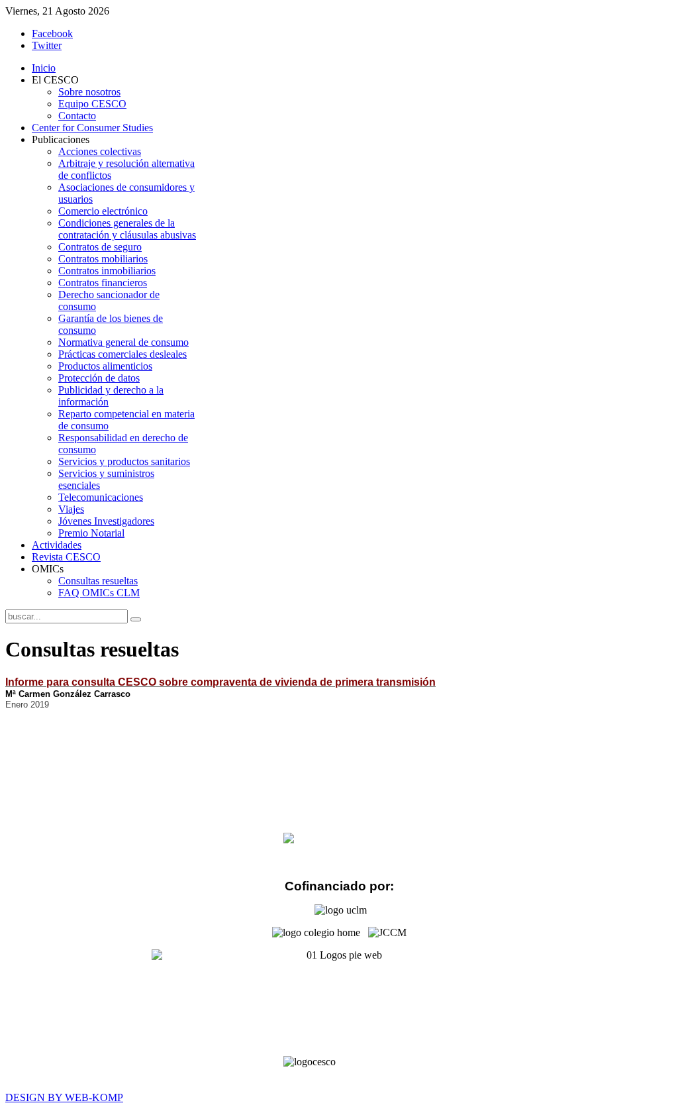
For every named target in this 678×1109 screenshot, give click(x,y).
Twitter (47, 45)
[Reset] (135, 619)
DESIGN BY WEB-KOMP (64, 1097)
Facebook (52, 33)
